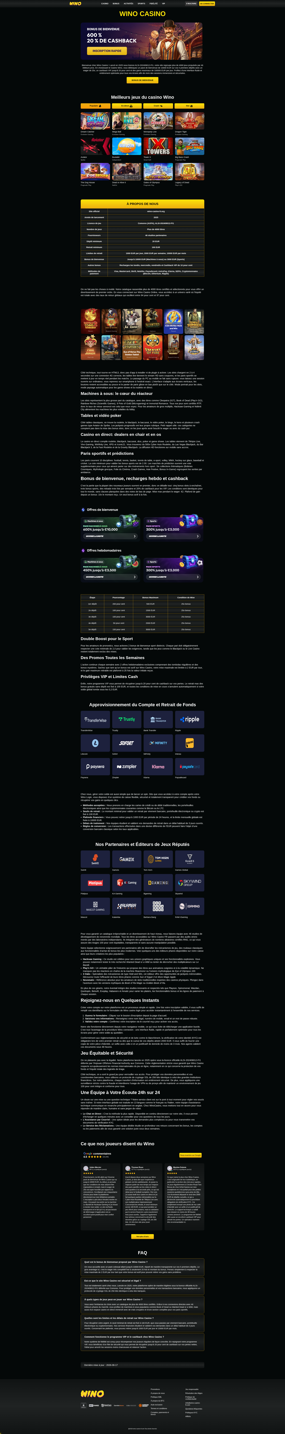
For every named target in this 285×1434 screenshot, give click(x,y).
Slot (187, 106)
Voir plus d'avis (142, 1236)
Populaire (94, 106)
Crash (156, 106)
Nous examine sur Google (190, 1155)
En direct (125, 106)
